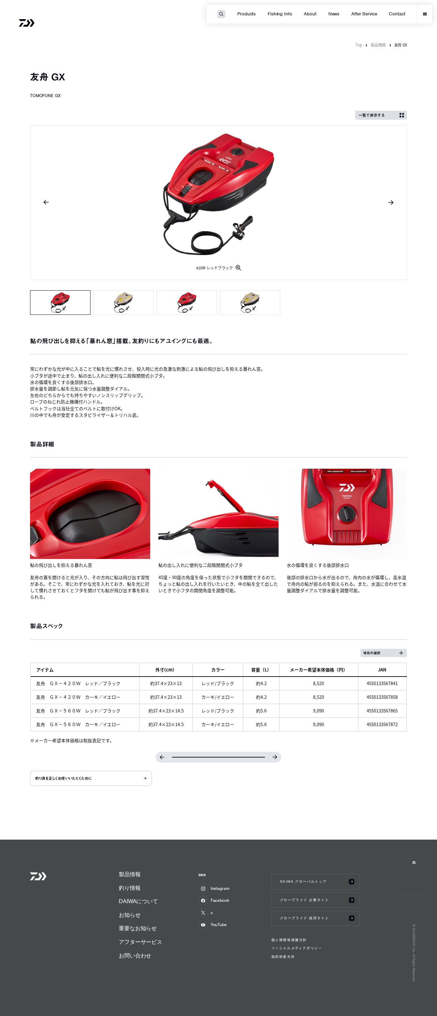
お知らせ (129, 915)
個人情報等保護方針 (289, 940)
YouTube (219, 924)
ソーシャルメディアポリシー (297, 948)
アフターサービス (140, 942)
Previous (46, 202)
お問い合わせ (135, 956)
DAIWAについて (138, 901)
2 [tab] (123, 302)
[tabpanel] (218, 202)
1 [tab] (60, 302)
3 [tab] (187, 302)
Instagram (220, 888)
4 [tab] (250, 302)
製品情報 (378, 45)
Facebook (220, 900)
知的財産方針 (283, 956)
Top (358, 45)
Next (391, 202)
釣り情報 (129, 888)
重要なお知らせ (138, 928)
